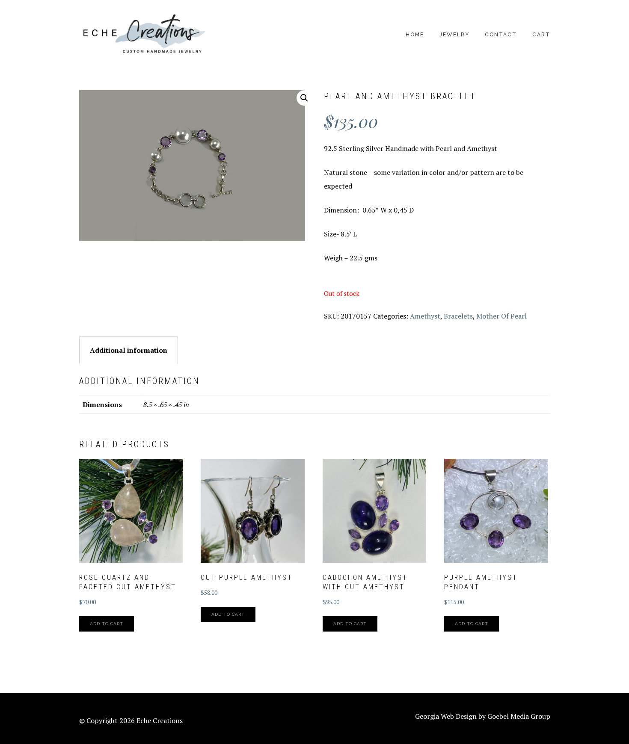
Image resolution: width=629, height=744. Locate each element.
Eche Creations (143, 34)
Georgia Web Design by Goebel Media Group (482, 716)
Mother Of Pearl (501, 316)
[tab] (128, 350)
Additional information (128, 350)
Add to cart (106, 623)
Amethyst (425, 316)
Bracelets (458, 316)
